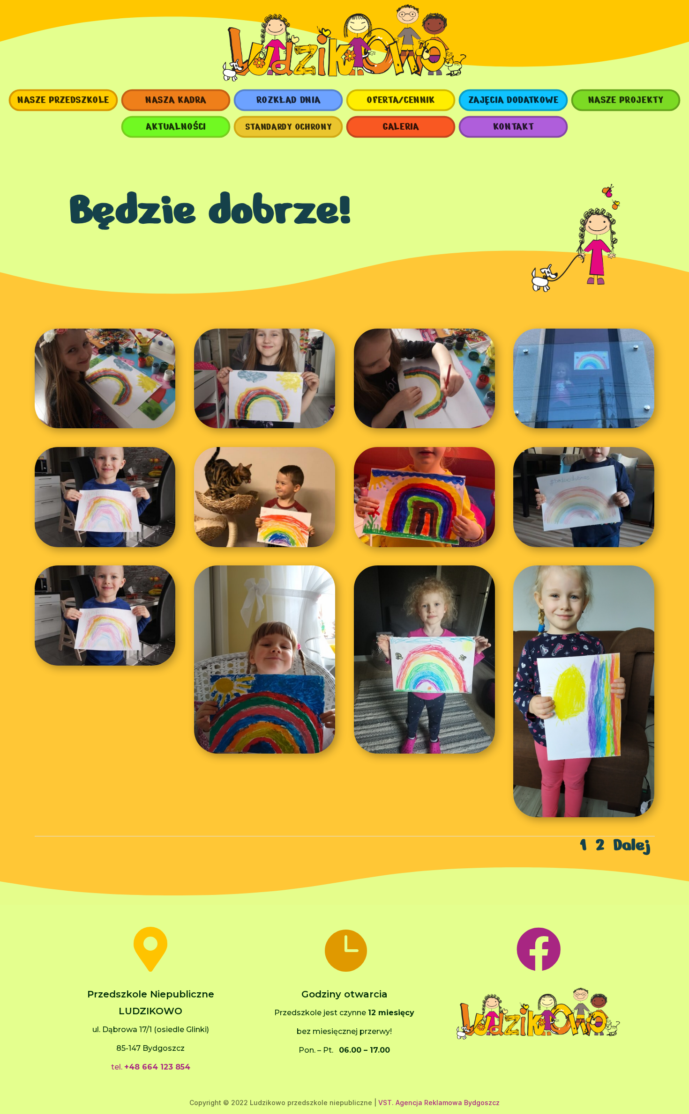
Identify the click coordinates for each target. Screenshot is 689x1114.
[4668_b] (583, 545)
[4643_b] (583, 815)
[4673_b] (424, 426)
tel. (150, 1067)
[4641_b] (105, 545)
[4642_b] (264, 545)
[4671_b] (105, 426)
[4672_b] (264, 426)
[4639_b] (424, 751)
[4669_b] (105, 663)
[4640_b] (583, 426)
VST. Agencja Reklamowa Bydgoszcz (439, 1103)
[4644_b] (424, 545)
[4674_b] (264, 751)
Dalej (632, 844)
